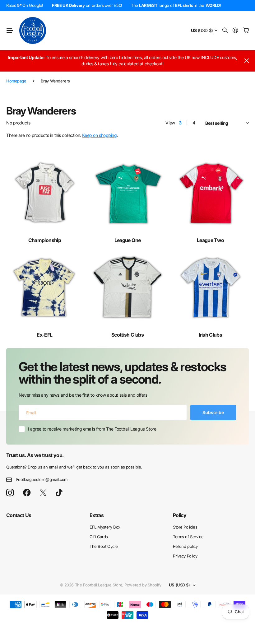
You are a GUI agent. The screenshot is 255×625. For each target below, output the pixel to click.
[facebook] (27, 493)
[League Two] (210, 193)
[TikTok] (59, 493)
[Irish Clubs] (210, 287)
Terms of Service (188, 536)
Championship (44, 240)
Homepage (16, 80)
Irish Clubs (210, 335)
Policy (179, 515)
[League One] (127, 193)
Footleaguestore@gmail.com (42, 479)
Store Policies (185, 527)
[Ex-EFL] (44, 287)
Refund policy (185, 546)
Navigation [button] (9, 30)
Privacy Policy (185, 555)
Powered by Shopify (142, 584)
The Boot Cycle (104, 546)
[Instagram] (10, 493)
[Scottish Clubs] (127, 287)
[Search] (225, 31)
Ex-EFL (44, 335)
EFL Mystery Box (105, 527)
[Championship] (44, 193)
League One (127, 240)
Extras (97, 515)
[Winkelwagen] (246, 31)
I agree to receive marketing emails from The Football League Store (92, 428)
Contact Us (18, 515)
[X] (43, 493)
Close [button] (246, 61)
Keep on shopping (99, 135)
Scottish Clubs (127, 335)
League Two (210, 240)
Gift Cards (99, 536)
